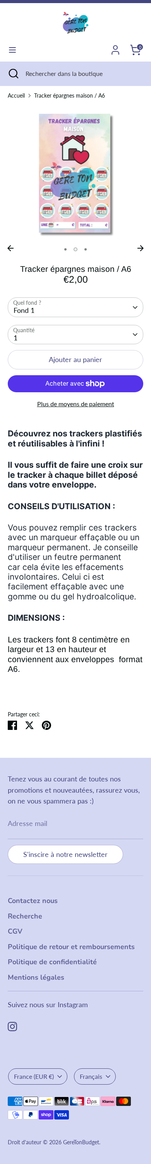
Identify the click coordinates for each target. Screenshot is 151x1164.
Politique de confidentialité (52, 962)
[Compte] (115, 47)
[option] (75, 173)
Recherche (25, 916)
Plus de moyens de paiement (75, 403)
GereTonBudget (81, 1142)
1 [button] (65, 249)
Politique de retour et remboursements (71, 946)
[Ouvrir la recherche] (13, 73)
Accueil (16, 96)
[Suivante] (140, 248)
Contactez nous (33, 900)
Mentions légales (36, 977)
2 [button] (75, 249)
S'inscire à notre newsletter (65, 854)
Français (91, 1076)
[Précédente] (10, 248)
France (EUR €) (34, 1076)
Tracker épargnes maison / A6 (69, 96)
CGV (15, 931)
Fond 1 (24, 310)
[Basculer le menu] (12, 50)
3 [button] (85, 249)
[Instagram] (12, 1026)
